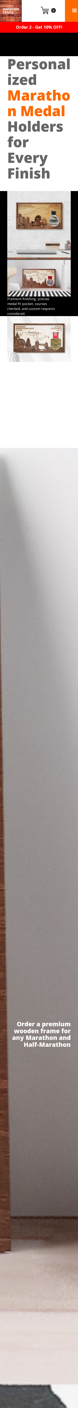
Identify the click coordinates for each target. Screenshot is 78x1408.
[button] (74, 10)
